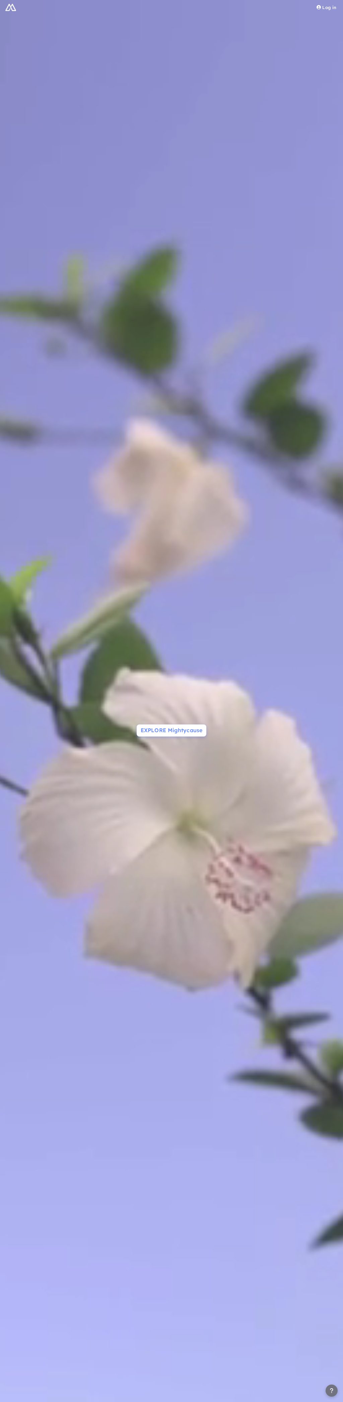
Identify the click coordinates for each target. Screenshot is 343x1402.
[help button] (332, 1391)
